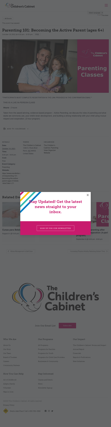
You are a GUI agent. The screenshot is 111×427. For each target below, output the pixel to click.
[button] (88, 195)
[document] (55, 213)
